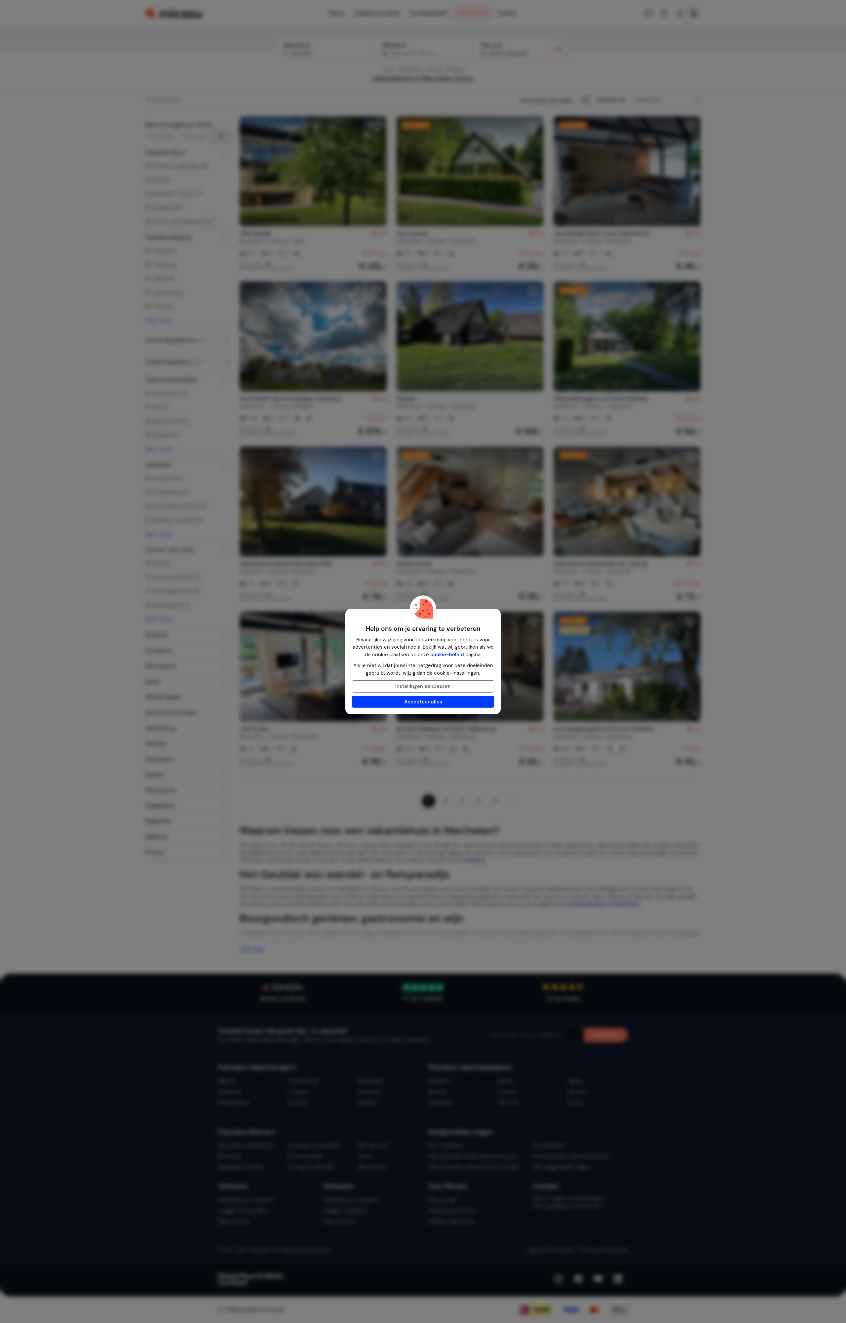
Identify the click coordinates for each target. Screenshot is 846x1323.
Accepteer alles (423, 701)
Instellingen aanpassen (423, 686)
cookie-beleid (447, 654)
